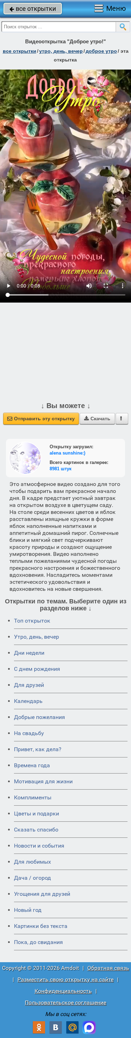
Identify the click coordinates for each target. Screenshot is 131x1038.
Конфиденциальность (63, 991)
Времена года (32, 765)
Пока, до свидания (38, 942)
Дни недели (29, 652)
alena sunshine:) (67, 453)
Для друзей (29, 685)
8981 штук (61, 468)
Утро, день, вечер (36, 636)
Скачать (97, 418)
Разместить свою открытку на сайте (65, 979)
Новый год (28, 910)
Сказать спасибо (36, 829)
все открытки (32, 8)
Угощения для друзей (42, 894)
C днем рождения (37, 669)
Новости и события (39, 845)
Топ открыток (32, 620)
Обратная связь (108, 968)
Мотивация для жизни (43, 781)
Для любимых (32, 861)
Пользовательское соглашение (65, 1002)
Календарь (28, 701)
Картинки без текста (40, 926)
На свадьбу (29, 733)
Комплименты (32, 797)
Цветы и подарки (36, 813)
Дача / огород (32, 877)
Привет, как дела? (37, 749)
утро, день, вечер (61, 51)
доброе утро (101, 51)
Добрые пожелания (39, 717)
